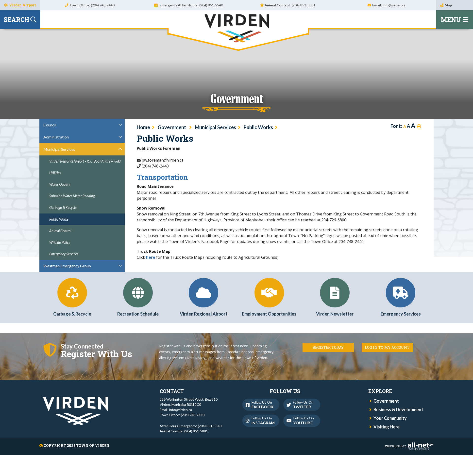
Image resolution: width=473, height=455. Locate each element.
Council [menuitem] (49, 124)
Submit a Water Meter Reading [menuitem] (72, 196)
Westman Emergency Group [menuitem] (67, 265)
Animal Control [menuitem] (60, 231)
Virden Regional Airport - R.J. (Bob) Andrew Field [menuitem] (85, 161)
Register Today (328, 347)
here (150, 257)
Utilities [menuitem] (55, 173)
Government (172, 127)
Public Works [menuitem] (58, 219)
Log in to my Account (387, 347)
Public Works (258, 127)
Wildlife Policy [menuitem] (59, 242)
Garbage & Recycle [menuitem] (63, 207)
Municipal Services (215, 127)
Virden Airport (22, 5)
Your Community (390, 418)
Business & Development (398, 409)
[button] (120, 124)
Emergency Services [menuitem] (63, 254)
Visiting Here (386, 426)
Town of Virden (238, 30)
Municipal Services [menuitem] (59, 149)
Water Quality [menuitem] (59, 184)
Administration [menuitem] (56, 137)
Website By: (395, 446)
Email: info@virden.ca (176, 410)
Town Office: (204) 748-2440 (182, 415)
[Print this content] (419, 126)
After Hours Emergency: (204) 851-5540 (190, 426)
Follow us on (262, 404)
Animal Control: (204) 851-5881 (184, 431)
